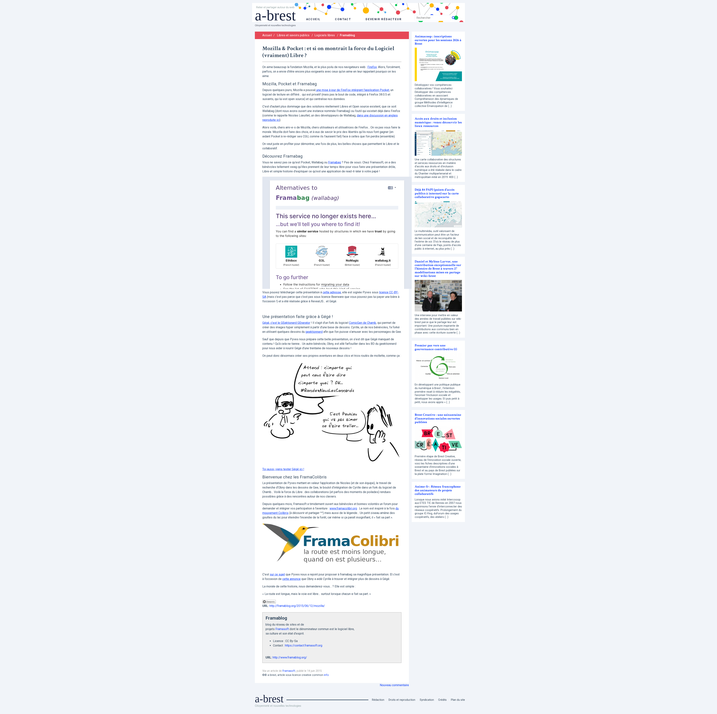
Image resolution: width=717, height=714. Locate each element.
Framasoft (282, 629)
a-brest (275, 15)
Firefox (372, 67)
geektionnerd (314, 332)
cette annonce (291, 579)
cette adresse (332, 292)
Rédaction (378, 699)
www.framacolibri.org (343, 508)
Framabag (334, 162)
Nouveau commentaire (394, 685)
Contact (343, 19)
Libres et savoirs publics (293, 35)
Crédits (442, 699)
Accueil (267, 35)
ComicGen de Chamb (362, 323)
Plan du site (458, 699)
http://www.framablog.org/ (290, 657)
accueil (313, 19)
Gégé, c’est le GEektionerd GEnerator (286, 323)
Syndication (427, 699)
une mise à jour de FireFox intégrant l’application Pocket (352, 90)
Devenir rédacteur (384, 19)
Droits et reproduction (402, 699)
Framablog (347, 35)
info (326, 675)
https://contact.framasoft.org (303, 645)
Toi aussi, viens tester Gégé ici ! (283, 469)
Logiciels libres (324, 35)
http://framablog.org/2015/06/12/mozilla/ (297, 606)
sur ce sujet (277, 574)
